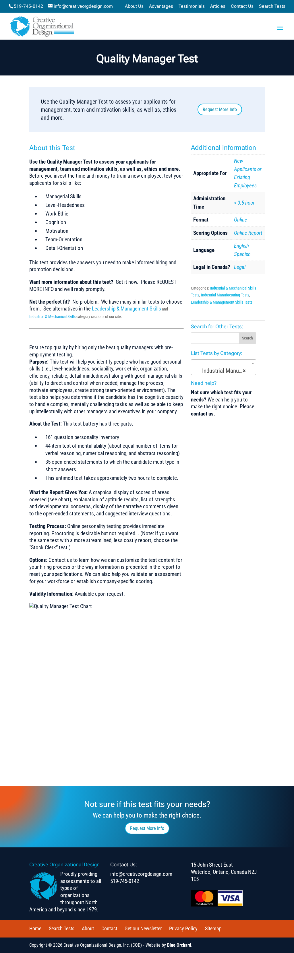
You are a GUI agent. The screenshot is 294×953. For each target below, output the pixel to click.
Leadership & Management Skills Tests (221, 302)
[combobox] (223, 367)
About (88, 928)
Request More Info (220, 109)
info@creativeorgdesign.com (141, 874)
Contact (109, 928)
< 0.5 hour (244, 202)
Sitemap (213, 928)
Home (35, 928)
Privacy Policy (183, 928)
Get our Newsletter (143, 928)
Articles (217, 6)
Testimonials (192, 6)
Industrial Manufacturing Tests (225, 295)
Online (240, 219)
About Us (134, 6)
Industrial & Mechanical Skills (52, 316)
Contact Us (242, 6)
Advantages (161, 6)
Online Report (248, 233)
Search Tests (272, 6)
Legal (239, 267)
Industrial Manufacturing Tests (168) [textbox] (225, 370)
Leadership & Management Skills (126, 308)
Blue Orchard (179, 945)
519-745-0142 (28, 6)
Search (247, 338)
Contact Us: (123, 864)
